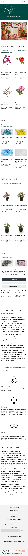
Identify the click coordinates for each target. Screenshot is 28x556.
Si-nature (14, 548)
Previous (2, 31)
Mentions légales (17, 541)
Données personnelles (7, 541)
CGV (23, 541)
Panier (25, 1)
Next (26, 31)
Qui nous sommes (14, 510)
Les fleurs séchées (14, 523)
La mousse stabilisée (14, 521)
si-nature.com (22, 495)
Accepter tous (14, 279)
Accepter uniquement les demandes (14, 283)
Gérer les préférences (14, 286)
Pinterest (19, 536)
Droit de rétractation (18, 543)
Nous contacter (14, 512)
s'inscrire (23, 530)
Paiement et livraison (9, 543)
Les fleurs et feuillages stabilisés (14, 519)
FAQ (14, 514)
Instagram (9, 536)
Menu (4, 1)
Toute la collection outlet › (6, 257)
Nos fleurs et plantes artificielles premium (14, 524)
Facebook (14, 536)
